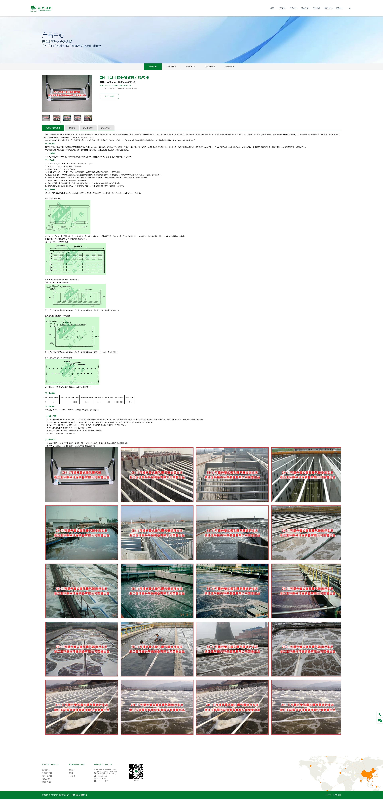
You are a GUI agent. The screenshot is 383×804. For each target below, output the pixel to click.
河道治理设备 (229, 66)
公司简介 (72, 770)
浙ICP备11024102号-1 (79, 795)
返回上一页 (109, 96)
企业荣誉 (72, 776)
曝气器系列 (153, 66)
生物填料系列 (171, 66)
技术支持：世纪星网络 (333, 795)
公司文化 (72, 773)
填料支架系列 (190, 66)
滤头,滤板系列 (210, 66)
